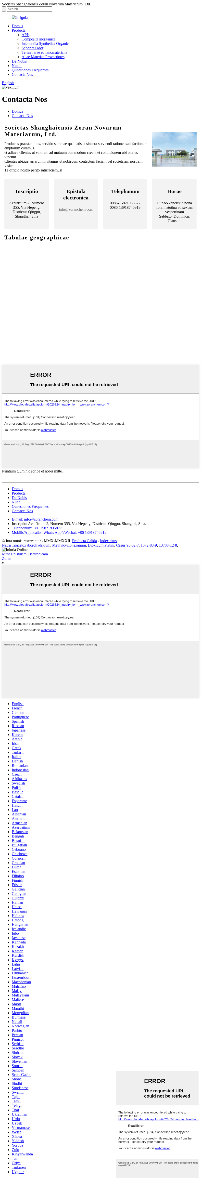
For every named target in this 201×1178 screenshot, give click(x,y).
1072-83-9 (149, 545)
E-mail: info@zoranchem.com (35, 519)
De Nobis (19, 61)
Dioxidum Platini (101, 545)
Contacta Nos (22, 74)
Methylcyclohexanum (69, 545)
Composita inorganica (38, 39)
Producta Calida (84, 541)
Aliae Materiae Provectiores (43, 57)
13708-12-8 (168, 545)
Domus (17, 26)
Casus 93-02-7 (127, 545)
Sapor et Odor (32, 48)
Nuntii (17, 66)
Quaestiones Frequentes (30, 70)
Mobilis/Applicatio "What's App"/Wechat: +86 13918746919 (59, 532)
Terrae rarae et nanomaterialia (44, 52)
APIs (25, 35)
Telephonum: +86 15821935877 (37, 528)
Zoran (6, 558)
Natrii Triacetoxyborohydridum (26, 545)
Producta (18, 30)
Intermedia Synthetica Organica (46, 43)
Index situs (108, 541)
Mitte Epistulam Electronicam (25, 554)
